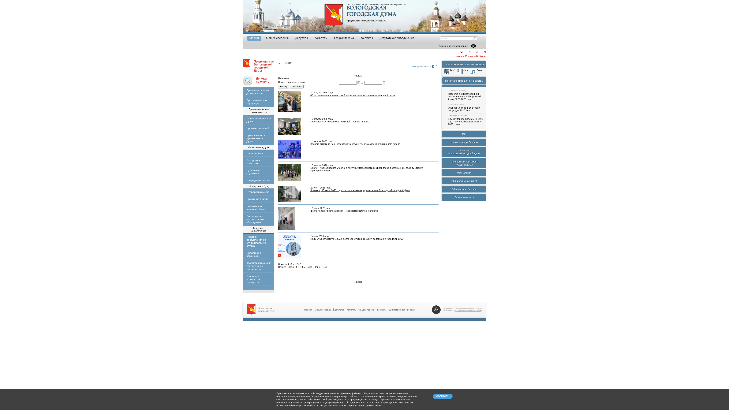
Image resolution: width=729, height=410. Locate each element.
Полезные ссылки (464, 197)
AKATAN (479, 309)
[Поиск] (467, 52)
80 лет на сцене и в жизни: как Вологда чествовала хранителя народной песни (352, 95)
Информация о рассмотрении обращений (255, 219)
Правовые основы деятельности (257, 92)
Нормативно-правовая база (255, 207)
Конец (318, 267)
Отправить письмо (257, 191)
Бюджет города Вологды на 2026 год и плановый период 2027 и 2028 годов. (465, 122)
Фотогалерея (464, 173)
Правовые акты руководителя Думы (255, 138)
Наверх (358, 282)
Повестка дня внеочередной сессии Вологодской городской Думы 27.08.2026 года (464, 97)
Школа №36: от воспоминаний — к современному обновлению (344, 211)
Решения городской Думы (258, 120)
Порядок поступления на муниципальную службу (256, 241)
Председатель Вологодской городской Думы (264, 66)
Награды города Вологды (464, 142)
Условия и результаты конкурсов (253, 279)
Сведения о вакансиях (253, 254)
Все (325, 267)
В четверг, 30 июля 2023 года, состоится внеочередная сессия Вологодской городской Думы (360, 190)
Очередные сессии (258, 180)
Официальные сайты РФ (464, 181)
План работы (254, 153)
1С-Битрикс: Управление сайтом (468, 311)
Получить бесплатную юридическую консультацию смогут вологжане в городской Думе (357, 239)
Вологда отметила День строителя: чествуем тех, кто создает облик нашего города (355, 144)
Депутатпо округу (262, 80)
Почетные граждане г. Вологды (464, 80)
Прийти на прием (257, 198)
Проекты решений (257, 128)
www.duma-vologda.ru (375, 21)
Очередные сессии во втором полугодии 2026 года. (464, 109)
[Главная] (459, 52)
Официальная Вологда (464, 189)
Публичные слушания (253, 172)
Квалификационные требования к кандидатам (258, 265)
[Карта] (474, 52)
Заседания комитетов (253, 161)
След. (310, 267)
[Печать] (482, 52)
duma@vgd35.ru (398, 4)
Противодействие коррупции (257, 102)
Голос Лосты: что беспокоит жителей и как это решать (339, 121)
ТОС (464, 134)
